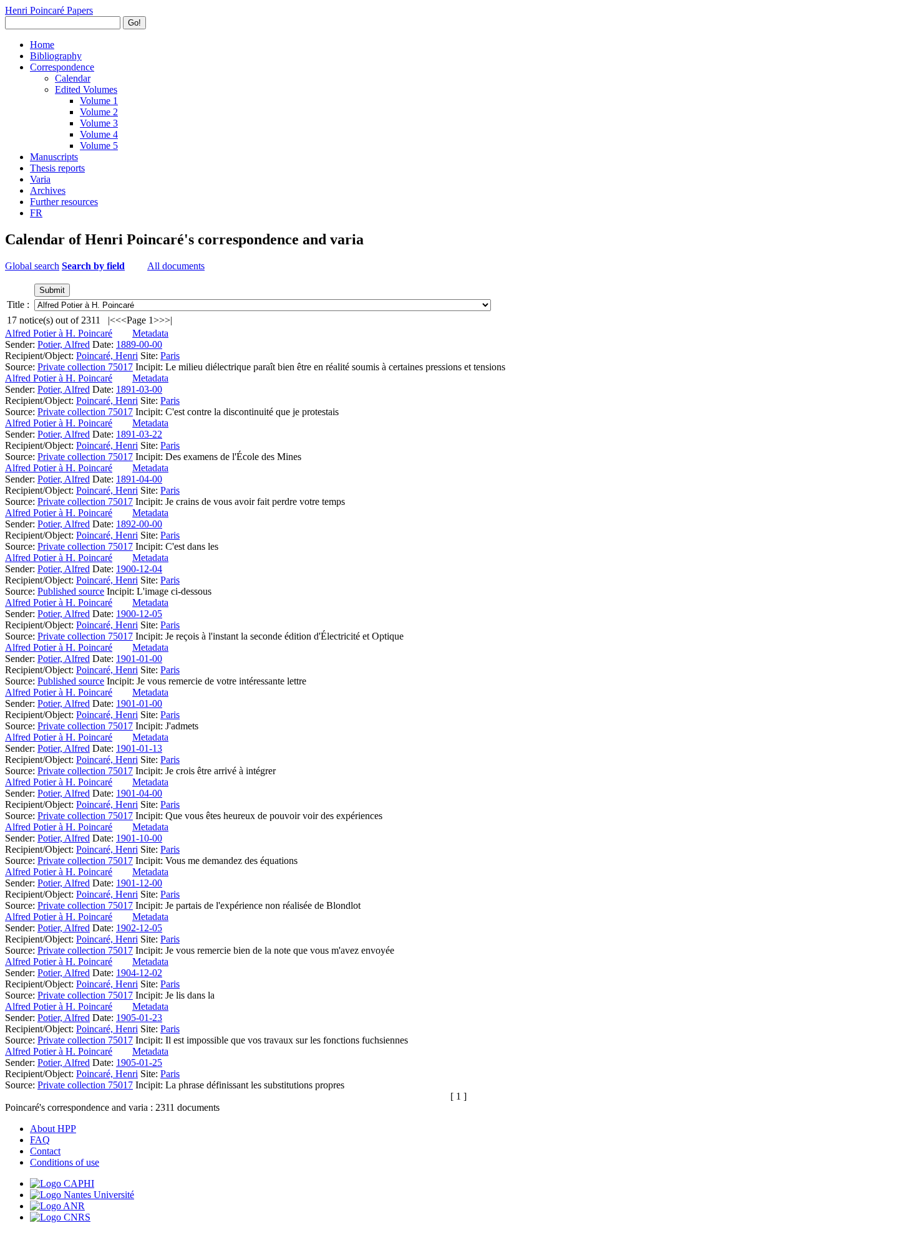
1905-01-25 (139, 1062)
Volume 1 (99, 100)
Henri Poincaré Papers (49, 10)
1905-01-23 (139, 1017)
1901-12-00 (139, 883)
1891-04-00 (139, 479)
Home (42, 44)
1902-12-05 (139, 928)
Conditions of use (64, 1162)
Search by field (93, 266)
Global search (32, 266)
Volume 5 (99, 145)
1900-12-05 (139, 613)
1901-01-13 (139, 748)
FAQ (40, 1140)
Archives (48, 190)
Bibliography (56, 55)
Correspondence (62, 67)
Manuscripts (54, 156)
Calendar (72, 78)
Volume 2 (99, 112)
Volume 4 (99, 134)
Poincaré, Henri (107, 355)
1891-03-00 (139, 389)
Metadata (150, 333)
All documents (176, 266)
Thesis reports (57, 168)
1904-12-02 (139, 972)
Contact (45, 1151)
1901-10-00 (139, 838)
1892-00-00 (139, 524)
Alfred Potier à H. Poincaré (58, 333)
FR (36, 213)
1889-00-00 (139, 344)
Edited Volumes (86, 89)
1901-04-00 (139, 793)
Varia (40, 179)
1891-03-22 (139, 434)
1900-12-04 (139, 569)
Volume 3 (99, 123)
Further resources (64, 201)
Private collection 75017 (85, 367)
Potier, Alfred (63, 344)
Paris (170, 355)
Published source (70, 591)
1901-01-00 (139, 658)
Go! (134, 22)
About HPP (53, 1128)
